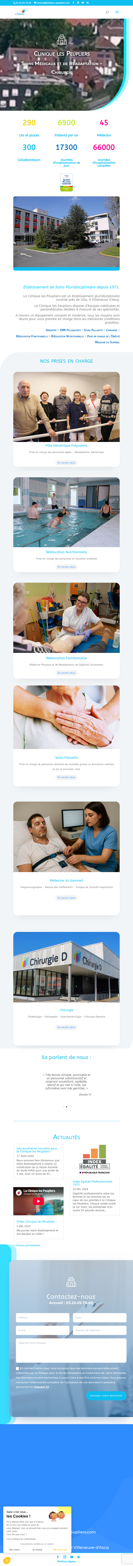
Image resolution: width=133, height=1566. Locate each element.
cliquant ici (41, 1386)
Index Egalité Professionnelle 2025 (92, 1183)
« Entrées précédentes (26, 1245)
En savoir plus (66, 462)
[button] (7, 1560)
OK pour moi (60, 1549)
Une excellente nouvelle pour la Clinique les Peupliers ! (37, 1150)
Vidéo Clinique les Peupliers (36, 1221)
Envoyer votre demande (106, 1395)
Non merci (14, 1549)
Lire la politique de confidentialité (21, 1539)
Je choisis (37, 1549)
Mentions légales (66, 1561)
